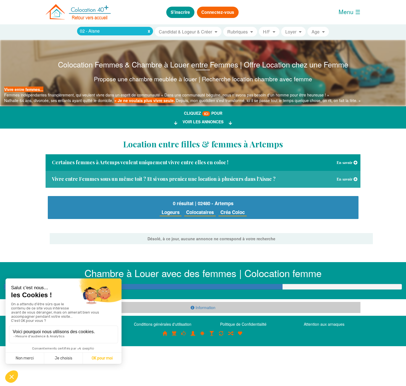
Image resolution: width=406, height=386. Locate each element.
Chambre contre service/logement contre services (221, 336)
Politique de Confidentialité (243, 324)
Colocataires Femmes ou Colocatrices (193, 336)
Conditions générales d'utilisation (162, 324)
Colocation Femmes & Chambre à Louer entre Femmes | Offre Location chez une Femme (203, 64)
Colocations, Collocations (165, 336)
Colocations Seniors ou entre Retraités (202, 336)
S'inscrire (180, 12)
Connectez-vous (217, 12)
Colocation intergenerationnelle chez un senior (230, 336)
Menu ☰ (349, 11)
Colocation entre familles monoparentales (240, 336)
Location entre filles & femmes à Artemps (203, 144)
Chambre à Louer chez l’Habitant (183, 336)
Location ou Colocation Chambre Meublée (174, 336)
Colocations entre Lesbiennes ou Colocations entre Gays (212, 336)
